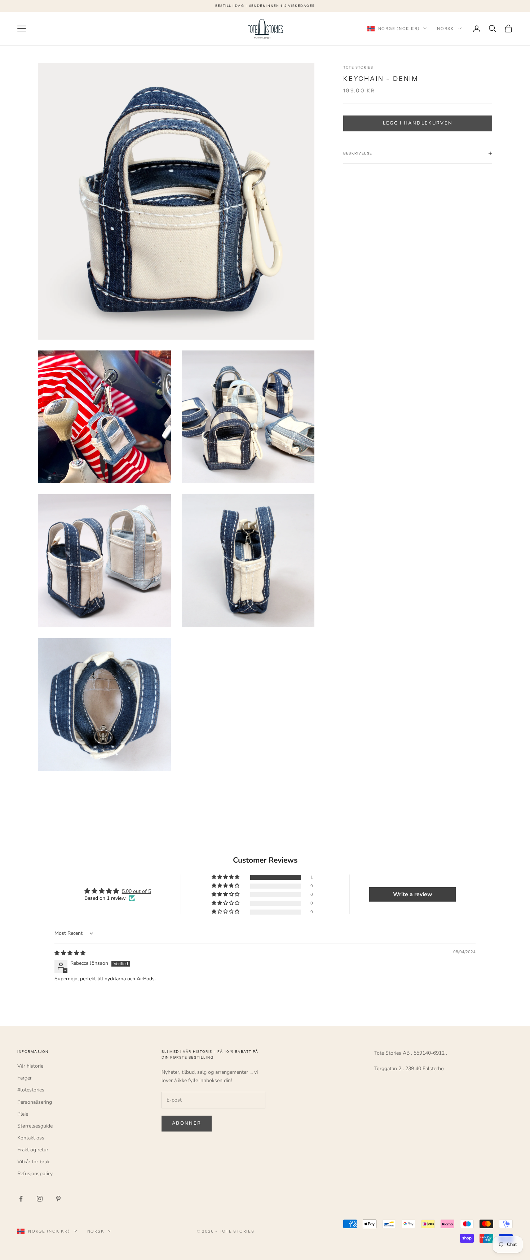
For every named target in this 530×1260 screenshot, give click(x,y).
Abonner (186, 1123)
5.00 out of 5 (136, 891)
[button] (226, 877)
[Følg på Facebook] (21, 1198)
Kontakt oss (30, 1137)
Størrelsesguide (35, 1125)
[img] (69, 953)
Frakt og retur (32, 1149)
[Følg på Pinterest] (58, 1198)
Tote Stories (358, 67)
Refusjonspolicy (35, 1173)
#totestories (30, 1089)
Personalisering (34, 1102)
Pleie (22, 1114)
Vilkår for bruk (33, 1161)
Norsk (445, 28)
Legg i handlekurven (417, 123)
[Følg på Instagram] (39, 1198)
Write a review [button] (412, 894)
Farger (24, 1077)
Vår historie (30, 1066)
